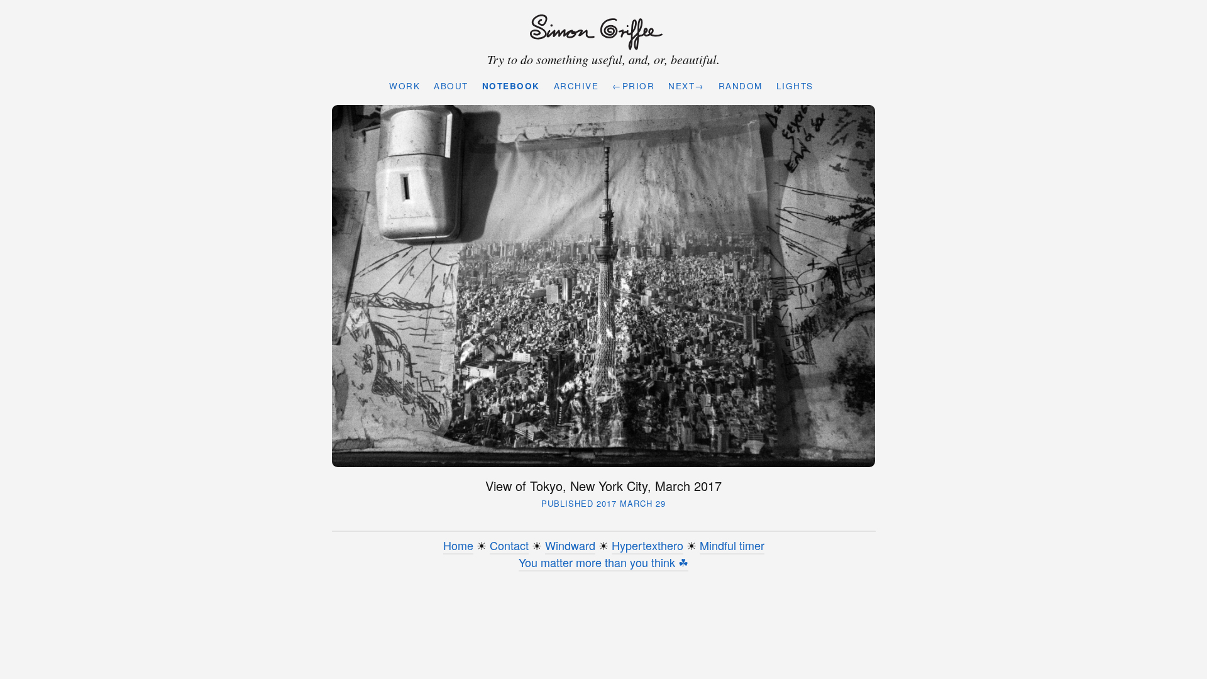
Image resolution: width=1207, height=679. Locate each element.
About (451, 86)
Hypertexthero (647, 545)
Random (741, 86)
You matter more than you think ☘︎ (603, 562)
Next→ (686, 86)
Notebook (511, 86)
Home (458, 545)
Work (404, 86)
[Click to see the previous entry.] (604, 286)
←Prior (633, 86)
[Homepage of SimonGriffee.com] (600, 32)
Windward (570, 545)
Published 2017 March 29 (603, 503)
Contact (509, 545)
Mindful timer (732, 545)
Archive (576, 86)
